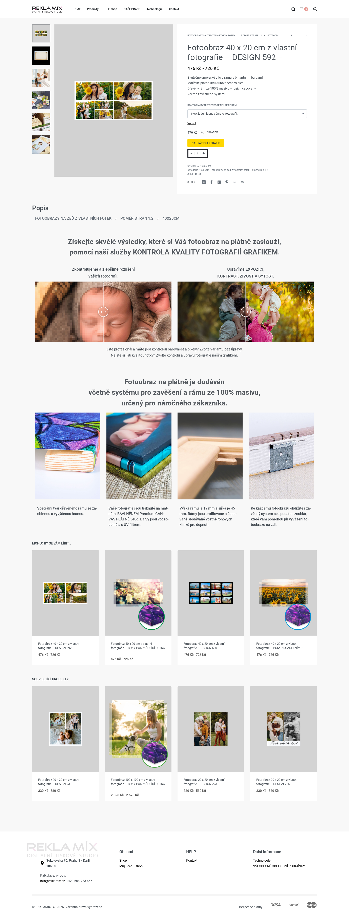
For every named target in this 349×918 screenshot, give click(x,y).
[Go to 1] (41, 33)
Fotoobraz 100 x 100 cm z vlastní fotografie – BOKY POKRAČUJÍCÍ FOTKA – (138, 784)
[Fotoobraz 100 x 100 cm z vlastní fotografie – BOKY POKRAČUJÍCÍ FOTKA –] (138, 729)
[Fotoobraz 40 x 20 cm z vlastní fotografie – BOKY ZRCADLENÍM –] (283, 593)
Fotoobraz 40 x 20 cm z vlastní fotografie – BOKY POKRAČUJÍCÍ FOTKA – (138, 648)
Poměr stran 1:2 (251, 35)
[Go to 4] (41, 100)
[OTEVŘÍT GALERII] (113, 100)
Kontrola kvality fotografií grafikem (212, 105)
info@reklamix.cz (52, 881)
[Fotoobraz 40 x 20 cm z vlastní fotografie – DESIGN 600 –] (211, 593)
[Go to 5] (41, 122)
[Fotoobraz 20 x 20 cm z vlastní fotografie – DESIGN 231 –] (65, 729)
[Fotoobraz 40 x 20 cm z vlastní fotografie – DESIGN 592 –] (65, 593)
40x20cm (273, 35)
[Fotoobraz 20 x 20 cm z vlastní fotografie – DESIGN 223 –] (211, 729)
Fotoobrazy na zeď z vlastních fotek (211, 35)
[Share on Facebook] (211, 182)
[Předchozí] (65, 100)
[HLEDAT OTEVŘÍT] (293, 9)
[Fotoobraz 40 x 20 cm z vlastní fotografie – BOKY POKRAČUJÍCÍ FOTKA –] (138, 593)
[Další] (162, 100)
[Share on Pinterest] (227, 182)
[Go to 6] (41, 144)
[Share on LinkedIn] (219, 182)
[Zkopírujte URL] (242, 182)
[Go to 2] (41, 55)
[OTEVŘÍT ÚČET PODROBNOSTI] (314, 9)
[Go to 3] (41, 78)
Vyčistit (191, 123)
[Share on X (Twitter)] (204, 182)
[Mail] (234, 182)
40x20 (198, 174)
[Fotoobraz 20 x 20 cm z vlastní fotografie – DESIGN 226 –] (283, 729)
